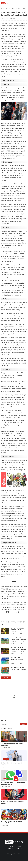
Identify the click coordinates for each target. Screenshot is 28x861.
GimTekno (19, 853)
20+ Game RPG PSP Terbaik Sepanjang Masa (18, 648)
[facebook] (2, 617)
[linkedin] (14, 617)
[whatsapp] (8, 617)
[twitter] (5, 617)
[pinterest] (11, 617)
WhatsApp (5, 778)
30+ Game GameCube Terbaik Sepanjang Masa (18, 668)
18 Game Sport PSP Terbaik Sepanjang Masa (18, 638)
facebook (10, 846)
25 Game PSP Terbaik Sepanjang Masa (17, 628)
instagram (10, 848)
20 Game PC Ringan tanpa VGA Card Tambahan (12, 744)
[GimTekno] (5, 3)
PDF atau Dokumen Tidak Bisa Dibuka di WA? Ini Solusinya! (13, 783)
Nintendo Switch (7, 817)
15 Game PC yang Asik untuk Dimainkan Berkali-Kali (13, 802)
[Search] (23, 3)
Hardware (5, 759)
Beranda (3, 8)
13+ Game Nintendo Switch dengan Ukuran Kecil (11, 822)
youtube (19, 848)
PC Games (8, 8)
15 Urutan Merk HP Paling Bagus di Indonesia (11, 764)
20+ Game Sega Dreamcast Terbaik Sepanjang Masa (16, 658)
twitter (19, 846)
